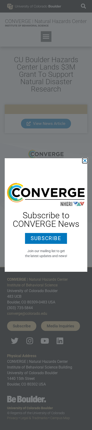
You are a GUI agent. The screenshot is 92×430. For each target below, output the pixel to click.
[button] (85, 160)
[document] (46, 215)
